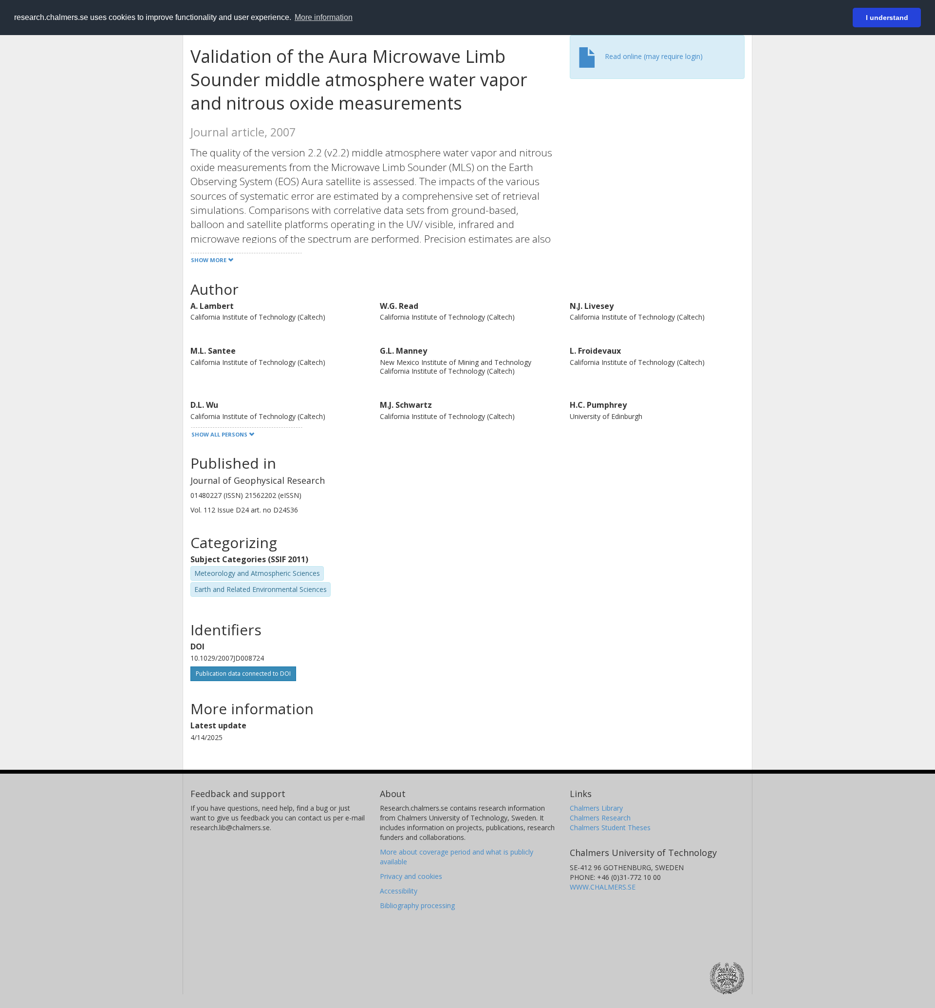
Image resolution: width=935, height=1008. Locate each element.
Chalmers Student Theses (610, 827)
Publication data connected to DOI (243, 673)
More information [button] (324, 17)
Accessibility (398, 890)
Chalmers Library (596, 808)
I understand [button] (887, 17)
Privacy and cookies (411, 876)
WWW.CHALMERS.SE (603, 887)
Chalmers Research (600, 817)
